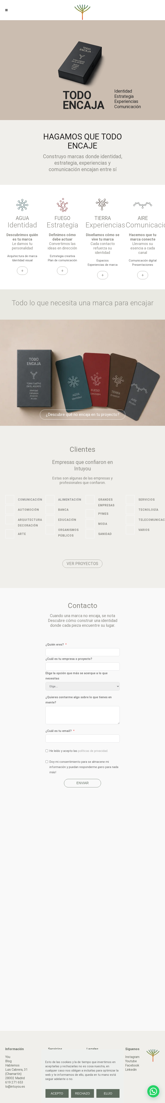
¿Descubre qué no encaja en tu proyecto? (82, 414)
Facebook (132, 1065)
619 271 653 (14, 1082)
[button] (153, 1091)
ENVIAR (82, 783)
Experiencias (105, 225)
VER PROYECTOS (82, 563)
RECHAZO (82, 1093)
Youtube (131, 1061)
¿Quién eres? (54, 644)
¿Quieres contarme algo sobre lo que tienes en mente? (78, 699)
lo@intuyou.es (15, 1086)
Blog (8, 1061)
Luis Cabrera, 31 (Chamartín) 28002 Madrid (16, 1074)
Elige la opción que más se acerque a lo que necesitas (76, 675)
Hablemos (12, 1065)
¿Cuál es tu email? (58, 731)
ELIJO (108, 1093)
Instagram (132, 1057)
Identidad (22, 225)
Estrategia (62, 225)
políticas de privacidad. (93, 751)
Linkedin (131, 1070)
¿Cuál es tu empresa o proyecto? (68, 659)
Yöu (7, 1057)
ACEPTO (57, 1093)
